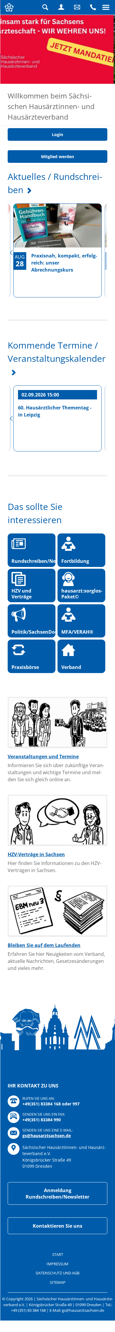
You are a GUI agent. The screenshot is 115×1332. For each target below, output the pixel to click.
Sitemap (57, 1321)
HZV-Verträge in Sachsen (36, 893)
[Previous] (11, 291)
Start (57, 1293)
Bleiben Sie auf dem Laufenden (44, 984)
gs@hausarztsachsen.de (46, 1174)
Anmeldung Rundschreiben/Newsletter (57, 1232)
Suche (45, 7)
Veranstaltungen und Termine (43, 795)
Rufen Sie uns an (93, 7)
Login (61, 7)
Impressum (57, 1302)
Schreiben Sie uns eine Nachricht (77, 7)
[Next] (103, 291)
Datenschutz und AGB (57, 1312)
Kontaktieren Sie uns (57, 1264)
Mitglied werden (57, 195)
